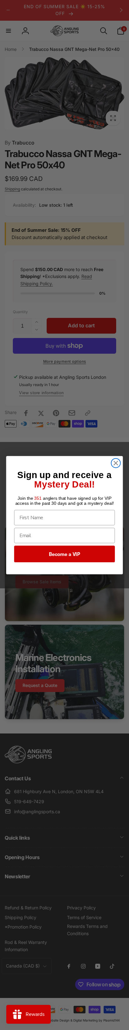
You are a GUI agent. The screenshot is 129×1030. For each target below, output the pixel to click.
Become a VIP (64, 553)
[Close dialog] (115, 462)
